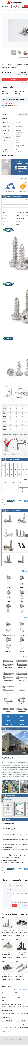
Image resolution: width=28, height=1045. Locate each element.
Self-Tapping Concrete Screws (9, 1013)
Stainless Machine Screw (8, 1024)
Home (2, 10)
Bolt (16, 992)
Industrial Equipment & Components (13, 10)
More (2, 1034)
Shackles (3, 997)
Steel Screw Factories (21, 1020)
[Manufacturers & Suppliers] (14, 2)
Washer (3, 995)
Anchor (16, 995)
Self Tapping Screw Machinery (10, 1027)
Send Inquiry (14, 79)
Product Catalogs (22, 989)
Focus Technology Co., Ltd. (18, 1039)
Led (2, 992)
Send (14, 905)
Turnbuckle (17, 997)
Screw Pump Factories (8, 1020)
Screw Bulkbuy (6, 1031)
